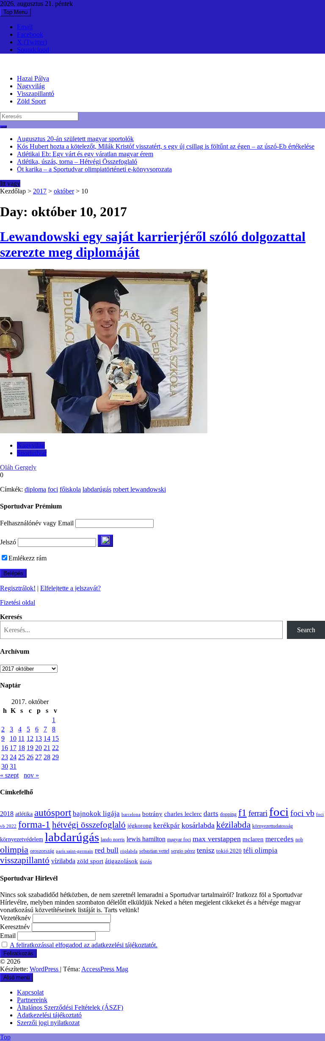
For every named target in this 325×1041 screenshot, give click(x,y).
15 (55, 738)
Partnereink (32, 999)
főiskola (70, 489)
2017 (40, 191)
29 (55, 757)
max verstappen (217, 838)
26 (30, 757)
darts (211, 814)
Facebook (30, 34)
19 (30, 747)
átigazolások (121, 860)
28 (47, 757)
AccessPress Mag (104, 969)
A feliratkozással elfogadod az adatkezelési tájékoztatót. (83, 945)
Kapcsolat (30, 992)
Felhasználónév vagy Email (37, 523)
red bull (106, 850)
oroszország (42, 851)
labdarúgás (97, 489)
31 (13, 766)
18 (21, 747)
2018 (7, 814)
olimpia (14, 849)
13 (38, 738)
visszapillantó (25, 860)
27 (38, 757)
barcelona (130, 814)
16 (4, 747)
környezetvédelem (21, 839)
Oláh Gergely (18, 467)
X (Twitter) (32, 42)
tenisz (206, 850)
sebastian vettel (154, 851)
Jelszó (8, 542)
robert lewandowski (139, 489)
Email (25, 26)
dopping (228, 814)
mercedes (279, 839)
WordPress (45, 969)
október (64, 191)
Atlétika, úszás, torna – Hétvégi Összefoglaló (77, 161)
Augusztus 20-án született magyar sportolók (75, 138)
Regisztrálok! (18, 588)
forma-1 (34, 824)
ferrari (257, 813)
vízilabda (63, 861)
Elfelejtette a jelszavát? (70, 588)
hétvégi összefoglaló (89, 824)
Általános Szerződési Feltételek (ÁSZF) (70, 1007)
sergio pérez (183, 851)
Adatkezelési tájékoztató (49, 1015)
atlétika (24, 814)
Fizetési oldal (17, 602)
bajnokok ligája (96, 814)
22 (55, 747)
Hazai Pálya (33, 78)
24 (13, 757)
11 (21, 738)
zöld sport (90, 861)
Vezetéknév (15, 917)
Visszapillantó (35, 93)
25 (21, 757)
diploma (35, 489)
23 (4, 757)
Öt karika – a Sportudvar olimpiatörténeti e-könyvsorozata (94, 169)
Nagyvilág (31, 86)
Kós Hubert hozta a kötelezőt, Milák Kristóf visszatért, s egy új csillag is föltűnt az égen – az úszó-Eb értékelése (165, 146)
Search (306, 629)
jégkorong (139, 826)
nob (299, 840)
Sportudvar (32, 453)
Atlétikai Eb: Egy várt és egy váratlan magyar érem (85, 154)
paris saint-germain (74, 851)
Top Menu (15, 12)
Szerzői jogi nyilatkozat (48, 1022)
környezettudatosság (272, 826)
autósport (52, 812)
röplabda (129, 850)
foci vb (302, 813)
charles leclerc (183, 813)
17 (13, 747)
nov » (31, 775)
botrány (152, 813)
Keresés (11, 616)
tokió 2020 (229, 851)
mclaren (253, 839)
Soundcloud (33, 49)
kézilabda (233, 824)
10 (13, 738)
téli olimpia (260, 850)
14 (47, 738)
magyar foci (179, 840)
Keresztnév (15, 926)
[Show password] (105, 541)
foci (53, 489)
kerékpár (166, 825)
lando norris (113, 840)
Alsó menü (16, 977)
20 (38, 747)
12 (30, 738)
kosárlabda (198, 825)
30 (4, 766)
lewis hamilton (146, 839)
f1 (242, 812)
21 (47, 747)
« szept (9, 775)
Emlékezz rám (27, 558)
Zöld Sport (31, 101)
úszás (146, 861)
